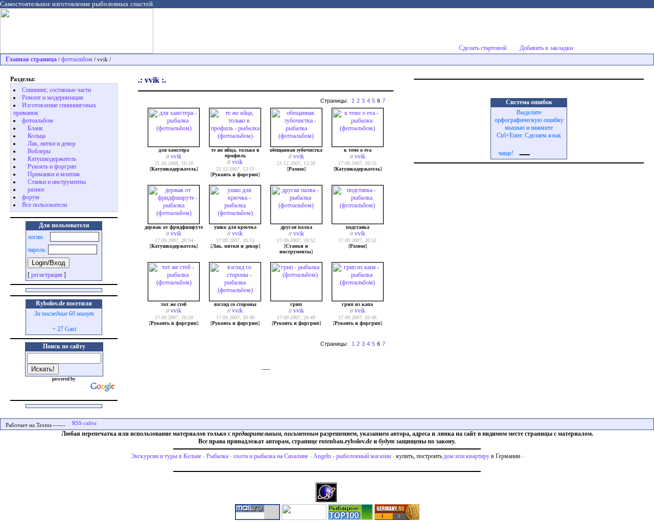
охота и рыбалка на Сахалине (270, 456)
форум (30, 197)
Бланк (35, 128)
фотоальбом (76, 59)
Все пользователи (44, 204)
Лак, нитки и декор (52, 143)
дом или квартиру (466, 456)
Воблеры (39, 151)
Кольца (36, 135)
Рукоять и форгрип (52, 166)
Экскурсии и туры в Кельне (166, 456)
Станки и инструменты (57, 181)
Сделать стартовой (482, 48)
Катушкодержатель (52, 158)
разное (36, 189)
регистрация (46, 274)
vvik (176, 156)
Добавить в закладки (546, 48)
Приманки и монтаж (54, 174)
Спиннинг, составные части (56, 89)
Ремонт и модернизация (52, 97)
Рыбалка (217, 456)
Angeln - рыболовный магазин (352, 456)
